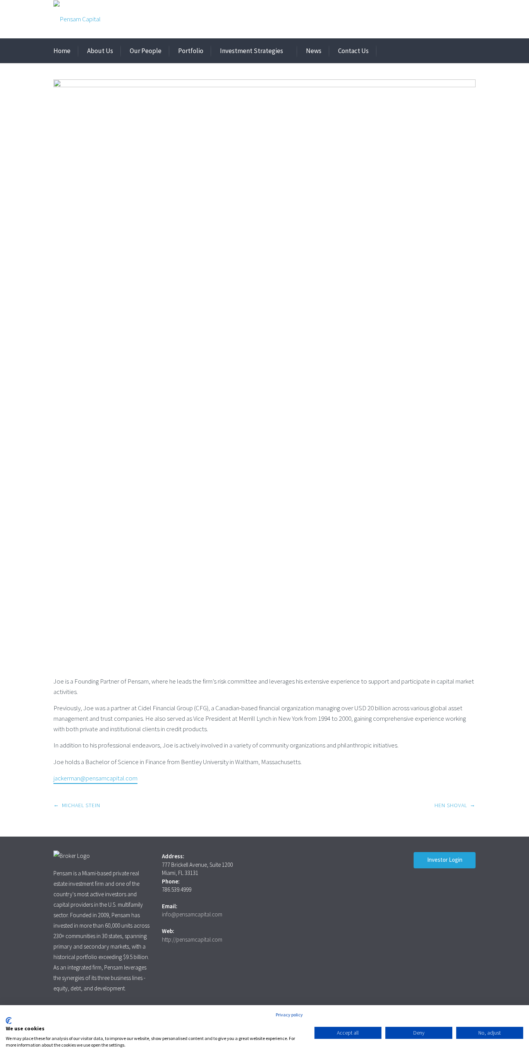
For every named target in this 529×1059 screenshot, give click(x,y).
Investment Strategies (251, 50)
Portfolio (190, 50)
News (313, 50)
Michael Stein (81, 805)
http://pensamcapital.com (192, 939)
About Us (100, 50)
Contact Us (353, 50)
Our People (145, 50)
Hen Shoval (451, 805)
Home (61, 50)
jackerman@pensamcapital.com (95, 778)
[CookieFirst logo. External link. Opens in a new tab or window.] (9, 1020)
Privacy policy (289, 1015)
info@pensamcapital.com (192, 914)
